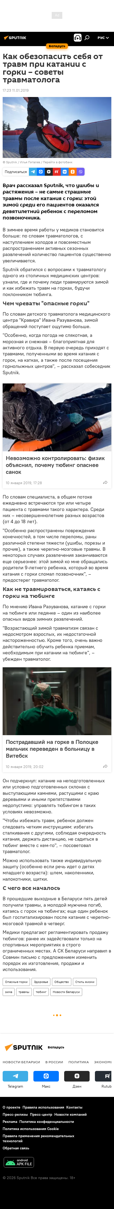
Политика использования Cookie (31, 1128)
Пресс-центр (41, 1114)
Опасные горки (16, 982)
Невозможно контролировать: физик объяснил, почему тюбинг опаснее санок (55, 465)
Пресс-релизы (15, 1114)
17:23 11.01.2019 (16, 90)
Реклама (10, 1121)
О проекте (11, 1107)
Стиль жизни (84, 982)
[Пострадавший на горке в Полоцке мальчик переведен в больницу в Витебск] (57, 701)
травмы (24, 992)
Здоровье (41, 982)
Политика (78, 1062)
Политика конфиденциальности (46, 1121)
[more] (105, 482)
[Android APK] (19, 1163)
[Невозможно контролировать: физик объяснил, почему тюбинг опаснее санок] (57, 417)
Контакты (74, 1107)
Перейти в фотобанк (57, 162)
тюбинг (41, 992)
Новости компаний (70, 1114)
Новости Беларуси (66, 992)
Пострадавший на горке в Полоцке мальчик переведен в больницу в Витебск (52, 748)
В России (54, 1062)
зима (8, 992)
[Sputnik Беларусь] (16, 39)
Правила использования (43, 1107)
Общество (61, 982)
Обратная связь (16, 1148)
